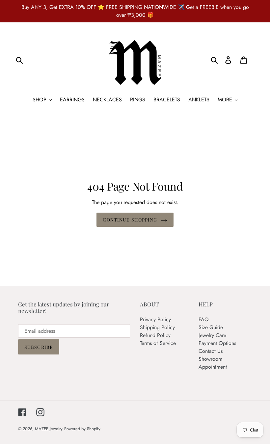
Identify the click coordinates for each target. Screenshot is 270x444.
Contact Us (211, 351)
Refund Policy (155, 335)
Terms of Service (158, 343)
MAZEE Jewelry (49, 429)
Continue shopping (130, 220)
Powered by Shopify (82, 429)
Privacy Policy (155, 319)
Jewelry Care (212, 335)
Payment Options (217, 343)
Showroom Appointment (213, 363)
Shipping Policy (157, 327)
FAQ (204, 319)
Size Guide (211, 327)
